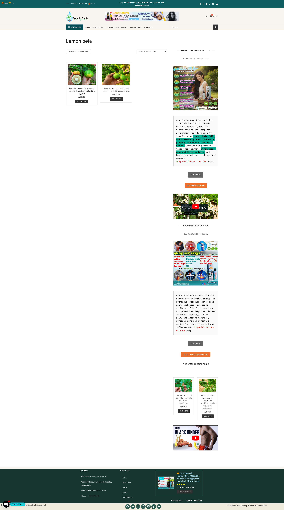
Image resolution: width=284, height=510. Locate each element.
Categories (76, 27)
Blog (123, 27)
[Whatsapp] (138, 506)
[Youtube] (132, 506)
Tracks (124, 487)
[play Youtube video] (195, 206)
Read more (183, 411)
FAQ (67, 4)
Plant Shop (98, 27)
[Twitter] (159, 506)
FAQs (124, 477)
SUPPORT (74, 4)
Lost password (127, 497)
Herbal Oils (113, 27)
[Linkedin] (148, 506)
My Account (126, 482)
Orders (124, 492)
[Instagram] (143, 506)
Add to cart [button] (82, 101)
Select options (185, 491)
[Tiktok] (153, 506)
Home (87, 27)
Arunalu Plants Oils (197, 186)
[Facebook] (127, 506)
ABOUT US (83, 4)
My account (136, 27)
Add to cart (196, 174)
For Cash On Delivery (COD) (196, 355)
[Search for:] (184, 27)
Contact (148, 27)
